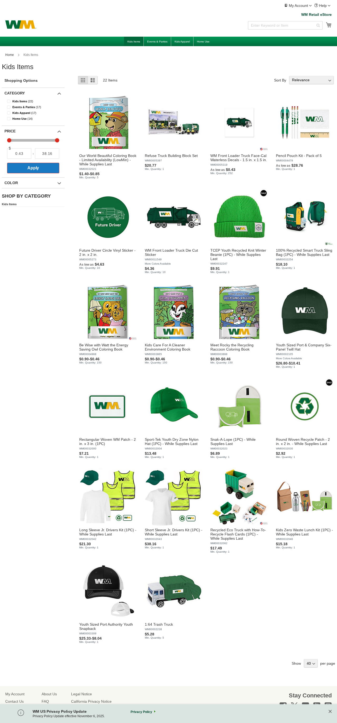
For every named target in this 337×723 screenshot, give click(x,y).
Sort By (280, 80)
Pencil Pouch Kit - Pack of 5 (299, 156)
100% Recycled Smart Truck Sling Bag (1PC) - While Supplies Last (304, 252)
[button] (298, 6)
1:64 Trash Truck (159, 624)
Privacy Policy (141, 712)
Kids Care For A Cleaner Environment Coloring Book (167, 347)
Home (10, 55)
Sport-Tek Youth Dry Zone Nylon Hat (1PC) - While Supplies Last (172, 441)
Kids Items (9, 204)
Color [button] (11, 183)
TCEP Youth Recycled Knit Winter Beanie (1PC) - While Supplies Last (238, 254)
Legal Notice (81, 694)
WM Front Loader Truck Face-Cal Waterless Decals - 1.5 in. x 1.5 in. (238, 158)
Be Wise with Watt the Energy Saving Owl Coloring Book (103, 347)
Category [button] (14, 93)
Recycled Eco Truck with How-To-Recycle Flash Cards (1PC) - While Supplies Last (238, 534)
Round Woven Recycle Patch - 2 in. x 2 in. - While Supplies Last (303, 441)
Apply (33, 168)
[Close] (330, 712)
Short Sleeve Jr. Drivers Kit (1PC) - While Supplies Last (173, 532)
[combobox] (285, 25)
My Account (14, 694)
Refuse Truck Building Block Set (171, 156)
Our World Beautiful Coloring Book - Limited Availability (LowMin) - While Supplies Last (107, 160)
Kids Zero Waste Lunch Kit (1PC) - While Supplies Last (304, 532)
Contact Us (14, 701)
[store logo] (20, 24)
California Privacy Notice (91, 701)
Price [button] (10, 131)
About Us (49, 694)
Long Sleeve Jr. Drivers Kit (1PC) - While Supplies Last (107, 532)
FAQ (45, 701)
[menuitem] (298, 6)
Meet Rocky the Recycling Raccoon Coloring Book (232, 347)
